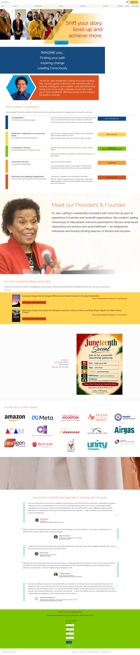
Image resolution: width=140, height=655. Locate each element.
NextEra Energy (45, 556)
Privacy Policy (82, 652)
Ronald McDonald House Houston (70, 576)
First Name (68, 623)
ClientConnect (135, 6)
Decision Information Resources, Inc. (52, 522)
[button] (15, 6)
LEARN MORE (112, 163)
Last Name (68, 627)
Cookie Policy (74, 652)
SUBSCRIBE (69, 642)
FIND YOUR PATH (111, 134)
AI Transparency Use (105, 652)
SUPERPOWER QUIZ (62, 43)
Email (67, 631)
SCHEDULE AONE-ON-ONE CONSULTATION (112, 148)
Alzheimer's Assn (65, 539)
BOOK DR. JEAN (112, 177)
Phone (67, 635)
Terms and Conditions (93, 652)
